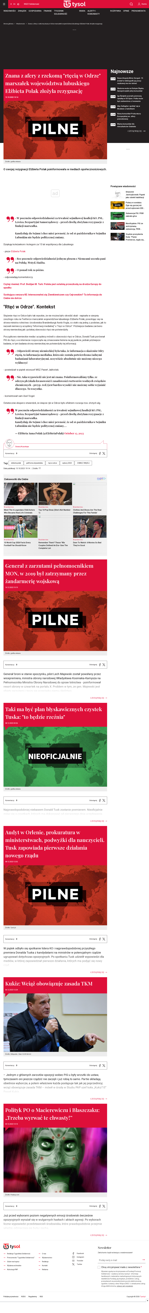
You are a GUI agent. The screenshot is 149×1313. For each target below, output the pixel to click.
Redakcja (45, 1261)
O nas (44, 1253)
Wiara (82, 10)
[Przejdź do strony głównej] (72, 4)
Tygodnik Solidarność (60, 12)
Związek (22, 10)
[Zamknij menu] (4, 4)
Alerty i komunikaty (94, 12)
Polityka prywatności (10, 1296)
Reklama (45, 1269)
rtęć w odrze (52, 463)
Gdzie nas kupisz (13, 1261)
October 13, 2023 (74, 433)
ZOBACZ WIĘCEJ (83, 463)
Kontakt (45, 1265)
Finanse (48, 10)
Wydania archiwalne (14, 1265)
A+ (14, 4)
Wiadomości (9, 10)
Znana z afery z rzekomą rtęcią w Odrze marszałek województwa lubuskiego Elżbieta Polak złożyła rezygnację (65, 23)
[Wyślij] (144, 1259)
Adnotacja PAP (12, 1269)
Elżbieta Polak (18, 251)
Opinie (126, 10)
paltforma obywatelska (34, 463)
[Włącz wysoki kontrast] (18, 4)
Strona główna (8, 23)
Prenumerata (139, 10)
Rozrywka (115, 10)
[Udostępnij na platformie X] (103, 453)
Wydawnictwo (47, 1257)
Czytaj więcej (135, 131)
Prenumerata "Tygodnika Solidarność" (21, 1257)
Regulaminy (33, 1296)
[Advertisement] (74, 48)
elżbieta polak (16, 463)
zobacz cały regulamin (125, 1286)
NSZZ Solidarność (31, 4)
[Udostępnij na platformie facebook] (99, 453)
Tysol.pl (143, 1296)
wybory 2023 (67, 463)
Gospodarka (35, 10)
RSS (41, 1296)
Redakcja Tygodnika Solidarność (18, 1253)
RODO (23, 1296)
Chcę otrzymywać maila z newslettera (121, 1267)
